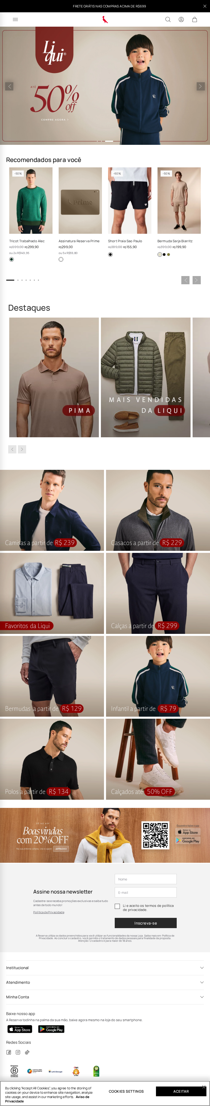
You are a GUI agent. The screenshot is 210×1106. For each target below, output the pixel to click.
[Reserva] (105, 19)
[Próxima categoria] (22, 449)
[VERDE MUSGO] (168, 254)
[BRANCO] (60, 259)
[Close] (203, 1087)
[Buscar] (168, 19)
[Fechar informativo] (205, 6)
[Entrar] (181, 19)
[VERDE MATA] (11, 259)
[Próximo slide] (201, 86)
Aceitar (181, 1091)
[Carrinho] (195, 19)
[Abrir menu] (15, 19)
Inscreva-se (145, 923)
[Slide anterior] (9, 86)
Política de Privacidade (48, 912)
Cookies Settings (126, 1091)
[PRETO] (110, 254)
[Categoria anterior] (12, 449)
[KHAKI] (159, 254)
